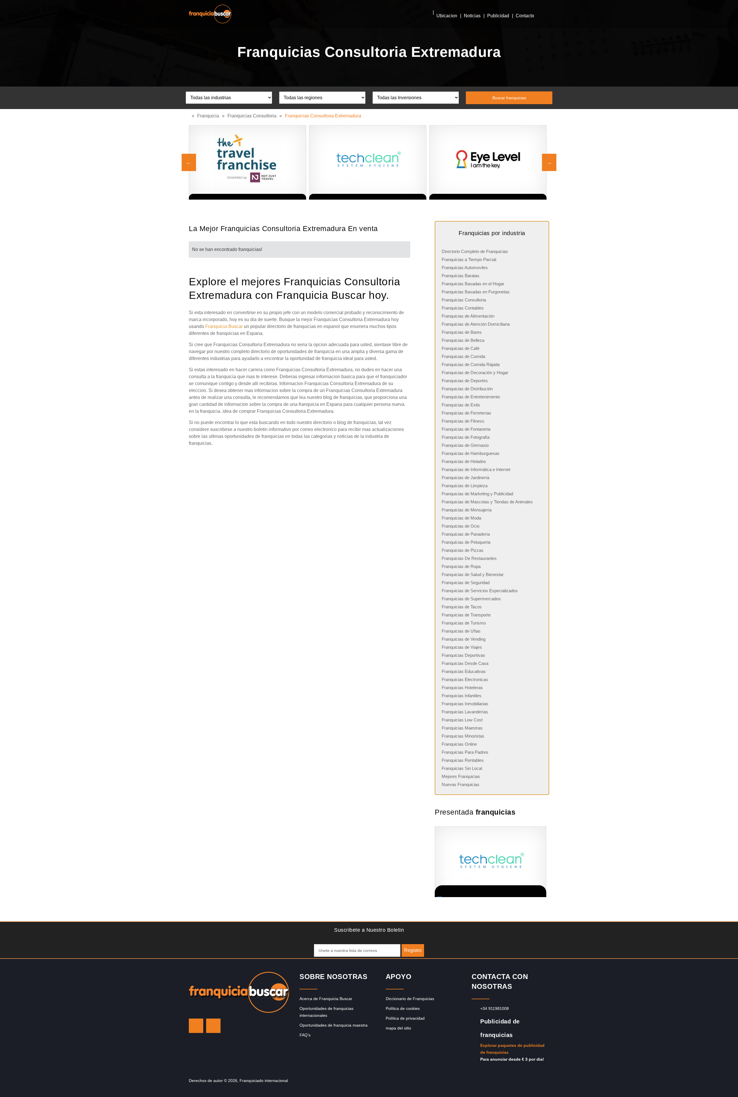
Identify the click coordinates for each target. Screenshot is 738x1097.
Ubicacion (446, 15)
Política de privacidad (405, 1018)
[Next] (549, 162)
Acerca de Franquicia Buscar (326, 998)
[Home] (190, 115)
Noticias (472, 15)
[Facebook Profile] (213, 1026)
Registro (412, 950)
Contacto (525, 15)
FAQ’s (305, 1035)
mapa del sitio (398, 1028)
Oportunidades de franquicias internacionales (326, 1012)
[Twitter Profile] (196, 1026)
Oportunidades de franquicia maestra (334, 1025)
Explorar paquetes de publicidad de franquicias (512, 1049)
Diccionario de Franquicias (410, 998)
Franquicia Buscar (224, 326)
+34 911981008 (494, 1008)
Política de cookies (403, 1008)
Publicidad (498, 15)
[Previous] (189, 162)
